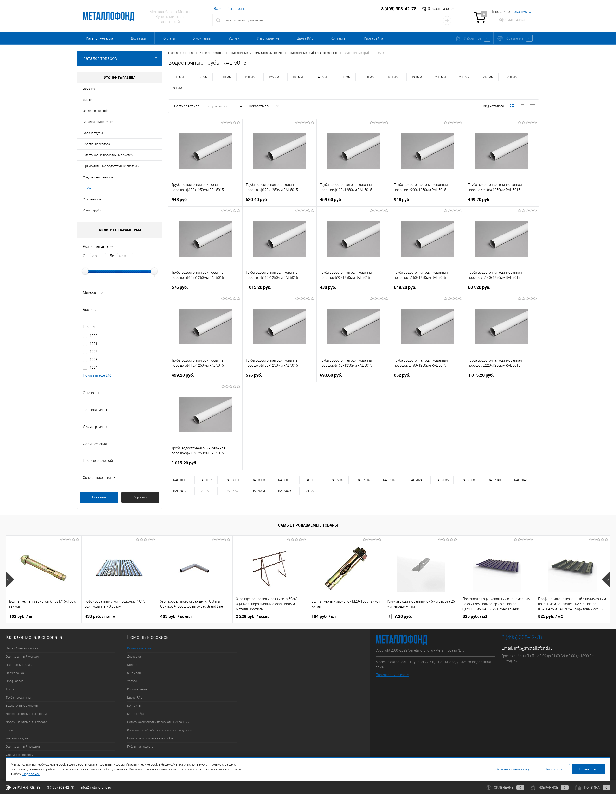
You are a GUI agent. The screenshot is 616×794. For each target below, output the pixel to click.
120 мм (250, 77)
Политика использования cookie (150, 738)
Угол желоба (92, 199)
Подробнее (31, 774)
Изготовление (268, 38)
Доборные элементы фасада (26, 722)
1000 (93, 336)
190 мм (416, 77)
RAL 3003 (258, 480)
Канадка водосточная (98, 122)
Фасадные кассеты (20, 754)
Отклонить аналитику (512, 769)
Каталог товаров (100, 58)
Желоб (87, 100)
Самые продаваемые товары (308, 525)
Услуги (234, 38)
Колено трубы (93, 133)
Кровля (11, 730)
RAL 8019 (205, 491)
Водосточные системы (22, 705)
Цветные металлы (19, 665)
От (85, 256)
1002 (93, 352)
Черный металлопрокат (23, 648)
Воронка (89, 88)
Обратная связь (26, 787)
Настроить (553, 769)
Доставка (138, 38)
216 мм (488, 77)
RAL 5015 (310, 480)
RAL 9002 (232, 491)
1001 (93, 344)
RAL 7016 (389, 480)
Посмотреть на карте (392, 675)
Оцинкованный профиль (23, 746)
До (112, 256)
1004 (93, 367)
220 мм (512, 77)
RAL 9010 (310, 491)
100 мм (178, 77)
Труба (87, 188)
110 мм (226, 77)
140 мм (321, 77)
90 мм (177, 88)
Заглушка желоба (95, 111)
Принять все (589, 769)
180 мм (393, 77)
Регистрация (237, 9)
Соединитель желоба (98, 177)
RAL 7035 (442, 480)
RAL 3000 (232, 480)
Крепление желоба (96, 144)
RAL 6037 (337, 480)
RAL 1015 (205, 480)
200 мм (440, 77)
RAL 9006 (284, 491)
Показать (99, 497)
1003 (93, 360)
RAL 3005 (284, 480)
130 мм (297, 77)
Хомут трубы (92, 210)
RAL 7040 (494, 480)
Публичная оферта (140, 746)
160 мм (369, 77)
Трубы (10, 689)
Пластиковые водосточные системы (109, 155)
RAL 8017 (179, 491)
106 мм (202, 77)
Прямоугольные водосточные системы (111, 166)
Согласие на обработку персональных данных (159, 730)
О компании (201, 38)
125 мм (274, 77)
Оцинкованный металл (22, 656)
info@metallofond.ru (533, 648)
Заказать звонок (441, 9)
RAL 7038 (468, 480)
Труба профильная (19, 697)
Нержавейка (15, 673)
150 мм (345, 77)
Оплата (169, 38)
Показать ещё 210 (97, 375)
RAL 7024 (415, 480)
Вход (218, 9)
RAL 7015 (363, 480)
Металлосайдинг (18, 738)
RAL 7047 (520, 480)
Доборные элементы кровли (26, 714)
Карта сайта (373, 38)
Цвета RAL (305, 38)
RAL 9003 (258, 491)
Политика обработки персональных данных (158, 722)
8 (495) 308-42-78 (398, 8)
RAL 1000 (179, 480)
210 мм (464, 77)
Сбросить (140, 497)
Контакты (338, 38)
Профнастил (14, 681)
